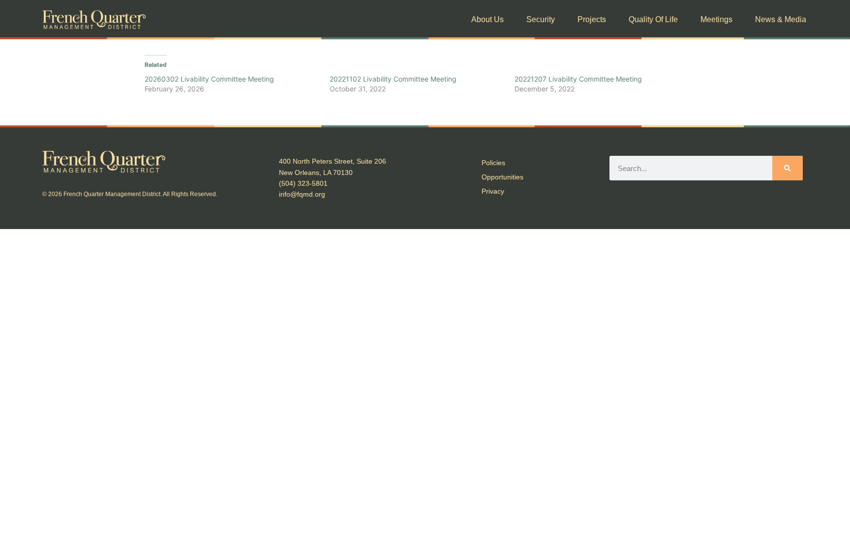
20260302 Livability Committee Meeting (209, 79)
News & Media (780, 19)
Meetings (716, 19)
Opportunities (502, 177)
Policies (493, 163)
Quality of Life (653, 19)
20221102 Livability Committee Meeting (393, 79)
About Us (487, 19)
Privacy (493, 191)
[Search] (787, 168)
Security (540, 19)
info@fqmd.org (302, 194)
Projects (591, 19)
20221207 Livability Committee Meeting (578, 79)
